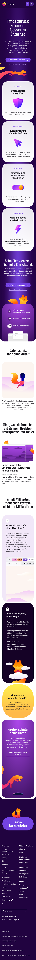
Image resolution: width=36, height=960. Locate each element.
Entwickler (23, 877)
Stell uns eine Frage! (9, 920)
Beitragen (23, 874)
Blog (3, 903)
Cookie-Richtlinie (7, 945)
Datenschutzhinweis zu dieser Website (14, 936)
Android (5, 864)
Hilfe (3, 894)
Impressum (5, 931)
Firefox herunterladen (16, 60)
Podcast (22, 898)
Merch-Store (6, 890)
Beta (21, 852)
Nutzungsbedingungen (9, 941)
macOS (4, 858)
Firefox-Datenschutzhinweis (18, 64)
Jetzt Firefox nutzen (27, 4)
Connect (22, 871)
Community (6, 900)
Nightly (22, 849)
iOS (3, 861)
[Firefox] (8, 4)
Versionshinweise (9, 884)
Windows (5, 855)
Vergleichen (6, 881)
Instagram (23, 885)
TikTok (21, 891)
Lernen (4, 887)
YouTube (22, 888)
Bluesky (22, 894)
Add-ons (5, 897)
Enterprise (23, 863)
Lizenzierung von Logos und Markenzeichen (16, 955)
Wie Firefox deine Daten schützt (18, 753)
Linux (4, 867)
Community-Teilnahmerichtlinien (12, 950)
